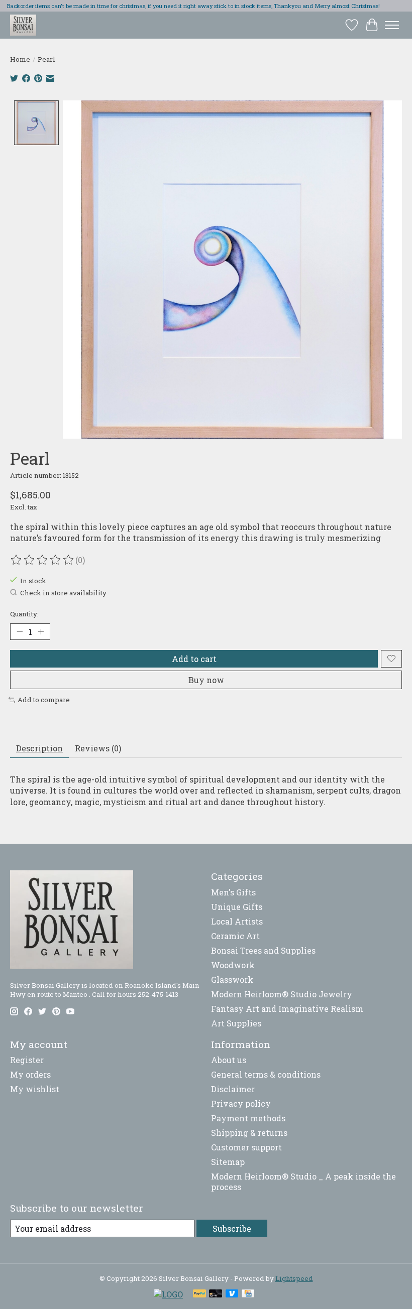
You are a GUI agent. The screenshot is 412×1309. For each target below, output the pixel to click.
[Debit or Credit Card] (215, 1294)
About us (228, 1060)
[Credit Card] (248, 1294)
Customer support (246, 1147)
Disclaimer (233, 1089)
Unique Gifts (236, 906)
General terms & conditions (266, 1074)
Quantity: (24, 613)
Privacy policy (241, 1103)
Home (20, 59)
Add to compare (44, 699)
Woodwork (233, 965)
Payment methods (248, 1118)
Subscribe (232, 1228)
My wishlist (34, 1089)
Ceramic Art (235, 936)
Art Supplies (236, 1023)
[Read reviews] (42, 560)
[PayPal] (199, 1294)
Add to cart (194, 658)
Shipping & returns (249, 1132)
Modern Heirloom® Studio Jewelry (281, 994)
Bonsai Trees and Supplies (263, 950)
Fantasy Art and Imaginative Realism (287, 1008)
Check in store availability (63, 592)
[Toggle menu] (392, 25)
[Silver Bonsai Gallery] (23, 25)
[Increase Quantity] (40, 631)
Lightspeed (294, 1278)
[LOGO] (168, 1294)
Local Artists (237, 921)
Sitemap (228, 1161)
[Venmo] (232, 1294)
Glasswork (232, 979)
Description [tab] (39, 748)
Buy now (206, 680)
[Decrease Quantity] (19, 631)
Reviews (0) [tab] (98, 748)
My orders (30, 1074)
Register (27, 1060)
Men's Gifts (233, 892)
